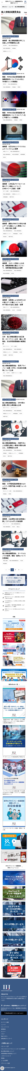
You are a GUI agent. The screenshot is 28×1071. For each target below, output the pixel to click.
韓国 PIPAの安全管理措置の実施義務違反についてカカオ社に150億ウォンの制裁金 (13, 79)
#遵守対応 (11, 196)
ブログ (2, 1034)
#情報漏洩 (22, 154)
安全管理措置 (15, 142)
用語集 (2, 1058)
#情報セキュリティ (7, 51)
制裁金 (14, 73)
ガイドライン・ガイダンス (18, 549)
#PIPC (4, 84)
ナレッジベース (5, 1027)
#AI (4, 372)
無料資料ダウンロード (6, 1038)
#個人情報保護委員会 (13, 45)
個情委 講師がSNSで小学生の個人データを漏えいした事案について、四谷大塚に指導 (14, 226)
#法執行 (5, 236)
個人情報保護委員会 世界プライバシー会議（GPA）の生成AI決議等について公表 (14, 368)
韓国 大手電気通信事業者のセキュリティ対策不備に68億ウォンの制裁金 (14, 486)
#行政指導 (19, 310)
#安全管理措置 (15, 154)
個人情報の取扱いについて (7, 1051)
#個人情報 (5, 560)
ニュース (11, 6)
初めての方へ (4, 1036)
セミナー (3, 1031)
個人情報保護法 (9, 36)
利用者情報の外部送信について (8, 1053)
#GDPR (5, 45)
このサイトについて (6, 1056)
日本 (4, 36)
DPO (14, 399)
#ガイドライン (6, 346)
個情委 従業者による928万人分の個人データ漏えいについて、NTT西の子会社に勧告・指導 (14, 302)
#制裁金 (14, 48)
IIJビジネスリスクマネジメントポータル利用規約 (13, 1049)
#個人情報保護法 (6, 48)
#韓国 (19, 87)
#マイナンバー (6, 523)
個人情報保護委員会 (12, 361)
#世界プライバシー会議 (17, 372)
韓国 (4, 73)
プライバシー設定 (5, 1063)
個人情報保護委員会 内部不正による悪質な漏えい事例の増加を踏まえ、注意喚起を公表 (14, 445)
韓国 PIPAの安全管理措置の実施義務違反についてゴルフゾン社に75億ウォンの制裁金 (14, 115)
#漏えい (18, 526)
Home (5, 6)
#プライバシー (14, 407)
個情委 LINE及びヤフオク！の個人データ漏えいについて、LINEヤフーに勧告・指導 (13, 186)
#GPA (8, 372)
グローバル (5, 361)
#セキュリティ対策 (7, 491)
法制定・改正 (15, 36)
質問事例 (3, 1029)
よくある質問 (4, 1060)
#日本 (4, 157)
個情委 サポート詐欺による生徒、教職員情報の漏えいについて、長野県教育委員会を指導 (13, 265)
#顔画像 (5, 563)
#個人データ (6, 151)
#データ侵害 (6, 191)
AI (17, 361)
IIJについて (4, 1046)
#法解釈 (5, 355)
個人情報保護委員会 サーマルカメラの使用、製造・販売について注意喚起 (14, 555)
